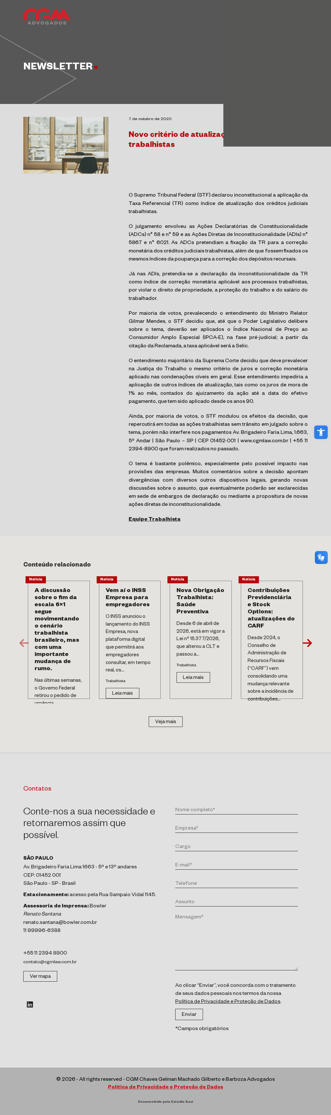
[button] (321, 432)
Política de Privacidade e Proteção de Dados (227, 1002)
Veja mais (165, 722)
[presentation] (24, 643)
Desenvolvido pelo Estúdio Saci (165, 1102)
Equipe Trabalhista (155, 520)
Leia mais (122, 694)
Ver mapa (40, 977)
